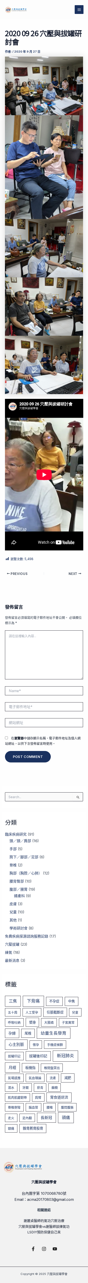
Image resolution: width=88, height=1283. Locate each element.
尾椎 (28, 1033)
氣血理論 (35, 1078)
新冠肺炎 (65, 1055)
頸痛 (11, 1128)
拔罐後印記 (38, 1056)
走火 (11, 1118)
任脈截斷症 (55, 1012)
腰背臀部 (16, 881)
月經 (12, 1067)
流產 (53, 1078)
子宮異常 (68, 1022)
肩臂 (38, 1097)
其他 (13, 920)
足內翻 (27, 1118)
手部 (13, 849)
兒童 (13, 912)
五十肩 (12, 1012)
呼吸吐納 (14, 1022)
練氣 (8, 952)
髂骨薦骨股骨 (33, 1128)
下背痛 (33, 1001)
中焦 (71, 1001)
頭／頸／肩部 (20, 841)
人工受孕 (31, 1012)
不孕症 (54, 1001)
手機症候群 (55, 1045)
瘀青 (40, 1087)
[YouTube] (55, 1249)
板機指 (30, 1068)
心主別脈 (16, 1044)
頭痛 (66, 1117)
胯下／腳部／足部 (23, 857)
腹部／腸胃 (18, 889)
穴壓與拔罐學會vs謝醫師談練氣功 (44, 1226)
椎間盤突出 (52, 1068)
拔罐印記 (14, 1056)
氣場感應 (14, 1078)
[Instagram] (44, 1249)
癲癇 (54, 1087)
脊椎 (13, 865)
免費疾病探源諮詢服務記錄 (26, 936)
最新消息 (12, 960)
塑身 (32, 1022)
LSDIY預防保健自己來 (44, 1232)
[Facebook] (33, 1249)
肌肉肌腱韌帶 (17, 1097)
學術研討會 (18, 928)
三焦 (13, 1000)
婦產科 (19, 896)
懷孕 (36, 1045)
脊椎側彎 (14, 1107)
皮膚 (13, 904)
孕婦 (12, 1033)
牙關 (25, 1087)
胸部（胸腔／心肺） (25, 873)
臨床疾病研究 (16, 834)
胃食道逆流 (59, 1097)
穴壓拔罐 (12, 944)
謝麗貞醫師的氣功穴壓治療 (44, 1221)
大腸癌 (49, 1022)
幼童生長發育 (53, 1033)
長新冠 (46, 1117)
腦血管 (33, 1107)
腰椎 (49, 1107)
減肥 (67, 1078)
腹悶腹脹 (67, 1107)
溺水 (11, 1087)
